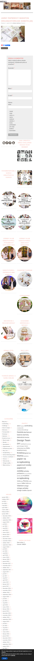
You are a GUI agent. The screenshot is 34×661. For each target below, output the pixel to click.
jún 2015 (5, 625)
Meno (10, 88)
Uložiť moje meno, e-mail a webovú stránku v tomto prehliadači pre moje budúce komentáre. (12, 121)
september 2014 (7, 644)
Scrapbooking (6, 452)
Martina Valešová (16, 23)
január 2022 (5, 497)
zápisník (29, 490)
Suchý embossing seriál (9, 454)
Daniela (20, 432)
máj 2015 (5, 627)
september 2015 (7, 619)
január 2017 (6, 586)
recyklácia (26, 475)
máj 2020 (4, 505)
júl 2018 (5, 549)
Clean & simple (6, 427)
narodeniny (26, 456)
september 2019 (7, 520)
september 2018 (7, 544)
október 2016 (6, 592)
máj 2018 (5, 553)
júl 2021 (4, 501)
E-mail (10, 95)
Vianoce (5, 458)
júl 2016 (5, 598)
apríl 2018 (5, 555)
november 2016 (7, 590)
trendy (30, 481)
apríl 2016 (5, 604)
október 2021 (5, 499)
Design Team (23, 440)
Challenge (4, 425)
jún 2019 (5, 526)
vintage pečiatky (22, 488)
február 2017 (6, 584)
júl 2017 (5, 573)
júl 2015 (5, 623)
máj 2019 (5, 528)
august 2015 (6, 621)
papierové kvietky (24, 465)
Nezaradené (6, 444)
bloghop (22, 425)
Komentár (11, 68)
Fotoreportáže (5, 432)
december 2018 (7, 538)
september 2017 (7, 569)
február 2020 (5, 511)
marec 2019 (6, 532)
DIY (18, 443)
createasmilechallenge (22, 429)
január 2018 (6, 561)
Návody (4, 442)
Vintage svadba (7, 463)
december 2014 (7, 638)
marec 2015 (6, 631)
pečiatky (26, 471)
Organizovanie (6, 446)
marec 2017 (6, 582)
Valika (23, 483)
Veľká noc (28, 483)
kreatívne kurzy (22, 450)
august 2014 (6, 646)
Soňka (19, 481)
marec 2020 (5, 509)
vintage (26, 486)
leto (30, 453)
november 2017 (7, 565)
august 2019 (6, 522)
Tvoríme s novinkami (8, 456)
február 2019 (6, 534)
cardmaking (28, 426)
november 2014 (7, 640)
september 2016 (7, 594)
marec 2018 (6, 557)
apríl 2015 (5, 629)
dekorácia (20, 437)
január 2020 (5, 513)
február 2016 (6, 609)
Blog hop (4, 421)
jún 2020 (4, 503)
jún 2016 (5, 600)
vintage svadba (22, 490)
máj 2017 (5, 578)
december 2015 (7, 613)
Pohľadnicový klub (7, 448)
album (19, 426)
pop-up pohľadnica (27, 473)
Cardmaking (5, 423)
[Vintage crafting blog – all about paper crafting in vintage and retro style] (17, 9)
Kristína (20, 453)
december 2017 (7, 563)
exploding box (24, 444)
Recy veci (5, 450)
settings (13, 655)
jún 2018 (5, 551)
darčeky (26, 435)
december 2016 (7, 588)
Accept (4, 658)
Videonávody (6, 461)
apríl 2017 (5, 580)
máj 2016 (5, 602)
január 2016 (6, 611)
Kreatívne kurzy (6, 438)
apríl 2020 (4, 507)
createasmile (20, 428)
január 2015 (6, 636)
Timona (25, 481)
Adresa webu (10, 103)
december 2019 (7, 515)
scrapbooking (23, 478)
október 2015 (6, 617)
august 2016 (6, 596)
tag (22, 481)
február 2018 (6, 559)
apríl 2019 (5, 530)
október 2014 (6, 642)
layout (26, 453)
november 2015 (7, 615)
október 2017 (6, 567)
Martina (20, 456)
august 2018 (6, 547)
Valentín (19, 483)
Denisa (27, 437)
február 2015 (6, 633)
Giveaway (4, 434)
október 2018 (6, 542)
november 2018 (7, 540)
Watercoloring (6, 465)
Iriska (28, 448)
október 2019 (6, 518)
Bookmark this (4, 48)
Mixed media (6, 440)
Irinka (24, 448)
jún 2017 (5, 576)
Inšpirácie (4, 436)
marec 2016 (6, 607)
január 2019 (6, 536)
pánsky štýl (20, 475)
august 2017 (6, 571)
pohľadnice (20, 473)
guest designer (20, 446)
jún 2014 (5, 648)
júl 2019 (5, 524)
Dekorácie (4, 429)
